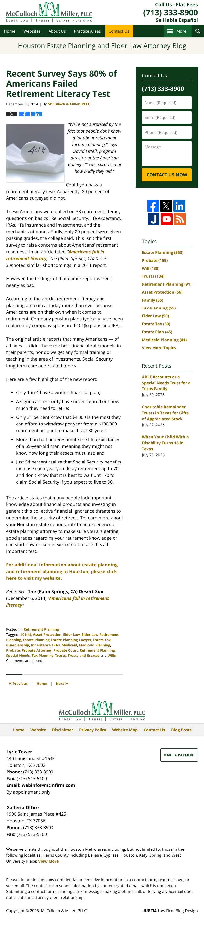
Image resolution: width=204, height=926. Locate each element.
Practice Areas (87, 31)
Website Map (125, 730)
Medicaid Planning (94, 645)
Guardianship (17, 645)
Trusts (60, 655)
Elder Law (71, 634)
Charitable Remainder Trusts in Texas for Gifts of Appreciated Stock (165, 413)
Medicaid (69, 645)
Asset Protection (47, 634)
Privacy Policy (92, 730)
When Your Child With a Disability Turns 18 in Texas (165, 443)
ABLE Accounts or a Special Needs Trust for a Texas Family (166, 382)
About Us (57, 31)
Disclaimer (62, 730)
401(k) (25, 634)
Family (152, 300)
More (181, 31)
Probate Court (65, 650)
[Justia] (153, 219)
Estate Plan (157, 332)
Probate (13, 650)
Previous (18, 683)
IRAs (56, 645)
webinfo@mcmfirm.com (48, 785)
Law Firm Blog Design (170, 910)
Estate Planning (36, 639)
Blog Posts (181, 730)
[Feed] (180, 219)
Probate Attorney (37, 650)
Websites (32, 31)
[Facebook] (153, 206)
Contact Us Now (167, 175)
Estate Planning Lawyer (71, 639)
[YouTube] (167, 219)
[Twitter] (166, 206)
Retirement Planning (41, 629)
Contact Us (119, 31)
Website (38, 730)
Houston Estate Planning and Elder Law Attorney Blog (49, 12)
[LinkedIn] (179, 206)
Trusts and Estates (83, 655)
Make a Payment (179, 755)
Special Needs (18, 655)
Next (62, 683)
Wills (112, 655)
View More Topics (159, 347)
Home (9, 31)
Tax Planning (42, 655)
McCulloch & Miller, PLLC (64, 910)
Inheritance (41, 645)
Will (150, 268)
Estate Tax (102, 639)
